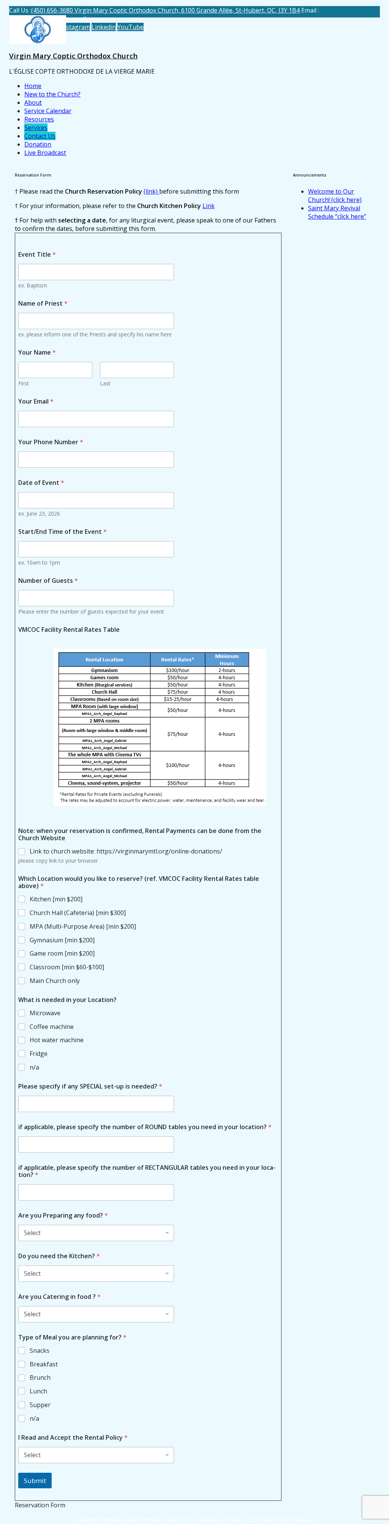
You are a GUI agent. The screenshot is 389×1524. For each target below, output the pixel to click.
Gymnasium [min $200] (62, 940)
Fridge (38, 1054)
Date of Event (41, 482)
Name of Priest (43, 303)
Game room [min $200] (62, 954)
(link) (151, 191)
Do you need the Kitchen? (59, 1256)
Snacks (39, 1351)
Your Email (36, 401)
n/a (34, 1067)
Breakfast (44, 1364)
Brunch (40, 1378)
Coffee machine (52, 1027)
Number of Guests (48, 580)
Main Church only (55, 981)
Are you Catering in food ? (59, 1296)
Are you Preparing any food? (63, 1215)
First (23, 383)
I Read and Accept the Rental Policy (73, 1437)
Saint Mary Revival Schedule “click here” (337, 212)
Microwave (45, 1013)
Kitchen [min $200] (56, 899)
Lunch (38, 1391)
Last (105, 383)
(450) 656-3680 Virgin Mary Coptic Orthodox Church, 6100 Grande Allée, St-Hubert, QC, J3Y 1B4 (165, 10)
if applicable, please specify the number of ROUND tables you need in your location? (145, 1127)
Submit (35, 1480)
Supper (40, 1405)
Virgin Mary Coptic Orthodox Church (73, 55)
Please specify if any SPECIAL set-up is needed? (90, 1086)
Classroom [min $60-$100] (67, 967)
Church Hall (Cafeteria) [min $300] (78, 913)
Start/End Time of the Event (62, 531)
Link (208, 206)
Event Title (37, 254)
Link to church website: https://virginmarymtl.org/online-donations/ (126, 851)
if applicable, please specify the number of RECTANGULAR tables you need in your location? (146, 1171)
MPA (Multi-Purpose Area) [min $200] (83, 927)
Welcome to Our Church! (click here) (335, 195)
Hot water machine (57, 1040)
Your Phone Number (50, 442)
